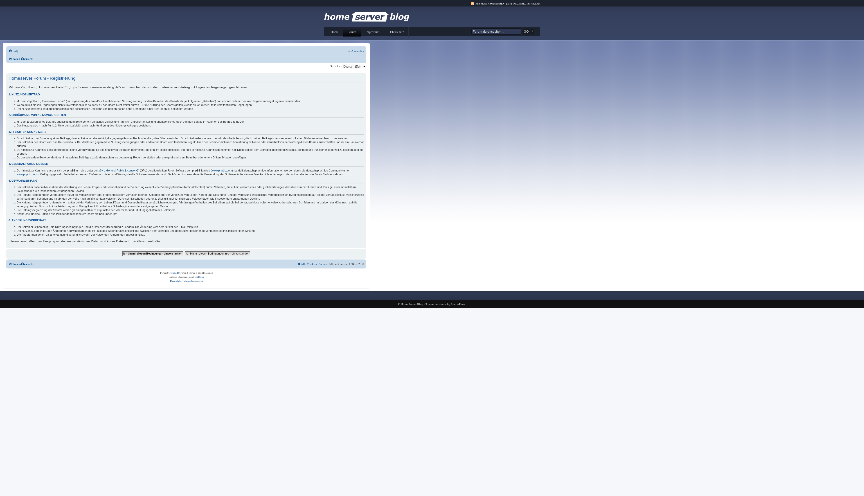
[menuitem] (13, 51)
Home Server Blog (412, 304)
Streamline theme (435, 304)
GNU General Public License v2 (118, 170)
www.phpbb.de (26, 174)
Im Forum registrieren (523, 3)
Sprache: (335, 66)
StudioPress (458, 304)
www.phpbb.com (222, 170)
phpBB (174, 272)
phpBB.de (199, 276)
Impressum (372, 32)
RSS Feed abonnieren (489, 3)
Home (334, 32)
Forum (352, 32)
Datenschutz (396, 32)
